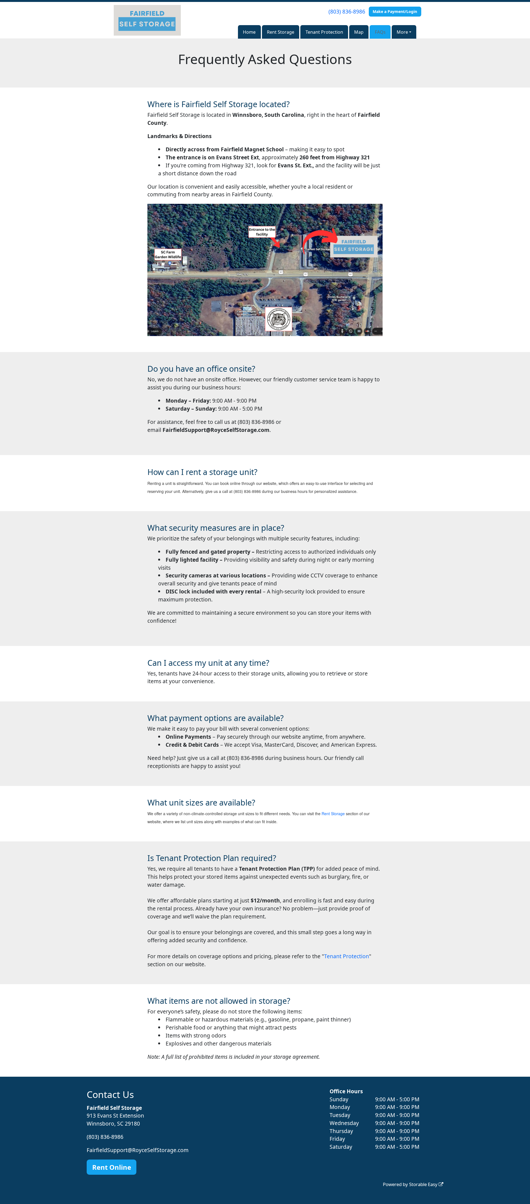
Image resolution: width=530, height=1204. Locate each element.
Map (359, 32)
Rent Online (111, 1167)
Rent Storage (280, 32)
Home (249, 32)
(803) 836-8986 (346, 11)
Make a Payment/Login (395, 11)
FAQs (380, 32)
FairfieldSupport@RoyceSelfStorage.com (138, 1150)
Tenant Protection (324, 32)
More (402, 32)
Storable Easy (424, 1184)
